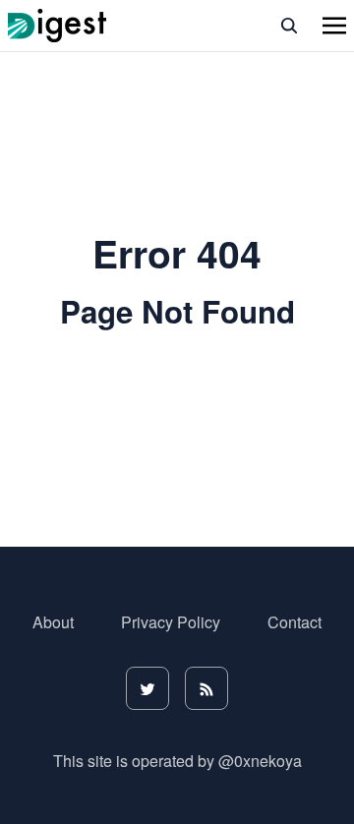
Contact (294, 622)
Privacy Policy (170, 622)
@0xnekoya (260, 760)
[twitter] (147, 688)
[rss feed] (206, 688)
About (53, 622)
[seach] (289, 25)
